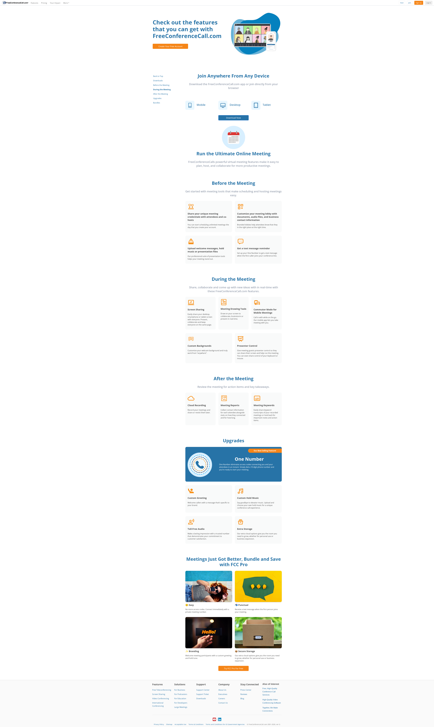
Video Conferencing (160, 698)
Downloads (158, 80)
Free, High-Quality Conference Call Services (269, 692)
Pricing (44, 3)
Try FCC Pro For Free (233, 668)
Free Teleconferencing (161, 690)
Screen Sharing (158, 694)
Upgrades (157, 98)
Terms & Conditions (196, 724)
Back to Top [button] (158, 76)
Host (401, 3)
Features (34, 3)
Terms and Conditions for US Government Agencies (225, 724)
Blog (242, 698)
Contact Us (223, 703)
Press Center (245, 690)
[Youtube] (214, 719)
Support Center (203, 690)
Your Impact (55, 3)
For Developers (180, 703)
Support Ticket (202, 694)
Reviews (243, 694)
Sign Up (419, 3)
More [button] (65, 3)
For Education (180, 698)
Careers (221, 698)
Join (409, 3)
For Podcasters (180, 694)
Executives (222, 694)
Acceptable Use (180, 724)
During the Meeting (162, 89)
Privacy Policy (159, 724)
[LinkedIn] (220, 719)
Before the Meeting (161, 85)
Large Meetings (180, 707)
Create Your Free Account (170, 46)
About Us (222, 690)
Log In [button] (428, 3)
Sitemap (169, 724)
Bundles (156, 102)
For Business (179, 690)
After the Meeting (160, 94)
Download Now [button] (233, 117)
